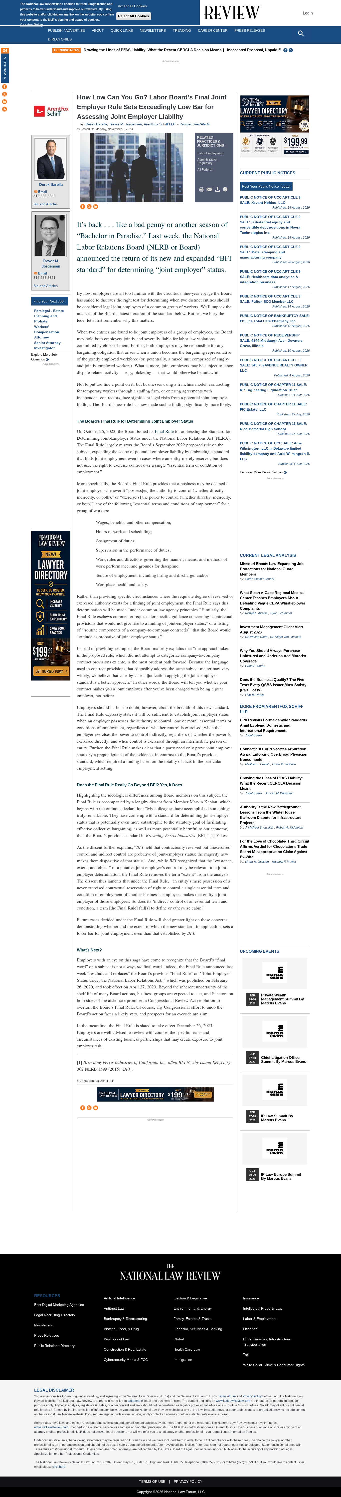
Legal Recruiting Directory (54, 1315)
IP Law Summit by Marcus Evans (277, 1118)
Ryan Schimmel (281, 613)
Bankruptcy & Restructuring (125, 1319)
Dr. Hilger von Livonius (285, 637)
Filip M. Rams (254, 695)
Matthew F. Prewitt (257, 764)
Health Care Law (186, 1349)
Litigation (250, 1329)
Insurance (251, 1298)
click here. (59, 1467)
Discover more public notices (261, 472)
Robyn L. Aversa (256, 613)
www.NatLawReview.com (233, 1401)
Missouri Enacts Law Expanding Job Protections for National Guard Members (272, 569)
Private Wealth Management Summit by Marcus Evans (282, 999)
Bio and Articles (45, 204)
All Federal (204, 169)
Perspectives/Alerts (194, 124)
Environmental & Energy (192, 1308)
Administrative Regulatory (207, 161)
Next (291, 50)
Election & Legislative (190, 1298)
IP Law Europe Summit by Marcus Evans (281, 1177)
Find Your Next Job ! (49, 301)
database (134, 1401)
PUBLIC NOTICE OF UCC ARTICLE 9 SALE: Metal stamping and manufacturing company (270, 252)
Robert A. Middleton (289, 827)
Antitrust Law (114, 1308)
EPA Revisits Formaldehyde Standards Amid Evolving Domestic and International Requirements (273, 725)
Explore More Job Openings (44, 357)
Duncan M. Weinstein (279, 793)
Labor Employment (210, 153)
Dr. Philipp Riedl (256, 637)
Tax (246, 1355)
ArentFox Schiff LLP (159, 124)
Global (178, 1339)
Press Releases (46, 1335)
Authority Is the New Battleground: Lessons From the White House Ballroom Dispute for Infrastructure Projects (270, 815)
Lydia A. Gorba (255, 666)
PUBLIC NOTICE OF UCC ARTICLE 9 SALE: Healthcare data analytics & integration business (270, 277)
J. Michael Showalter (259, 827)
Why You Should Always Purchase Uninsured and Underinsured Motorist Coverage (273, 655)
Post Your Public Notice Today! (266, 186)
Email (42, 192)
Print (202, 190)
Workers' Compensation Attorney (46, 332)
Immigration (182, 1360)
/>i (225, 190)
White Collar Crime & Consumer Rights (274, 1365)
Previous (286, 50)
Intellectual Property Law (262, 1308)
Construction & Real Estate (125, 1349)
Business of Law (117, 1339)
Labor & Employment (259, 1319)
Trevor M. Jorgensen (51, 263)
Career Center (212, 30)
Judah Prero (253, 735)
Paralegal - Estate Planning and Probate (49, 316)
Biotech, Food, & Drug (121, 1329)
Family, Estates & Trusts (192, 1319)
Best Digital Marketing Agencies (59, 1305)
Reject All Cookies (133, 16)
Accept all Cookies (132, 6)
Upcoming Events (259, 951)
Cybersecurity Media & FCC (126, 1360)
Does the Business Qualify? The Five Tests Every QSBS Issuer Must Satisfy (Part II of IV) (273, 684)
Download (218, 190)
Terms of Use (227, 1396)
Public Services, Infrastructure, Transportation (267, 1341)
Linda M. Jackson (284, 764)
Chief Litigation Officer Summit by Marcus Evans (283, 1060)
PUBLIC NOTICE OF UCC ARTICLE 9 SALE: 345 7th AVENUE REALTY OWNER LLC (274, 365)
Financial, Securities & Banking (197, 1329)
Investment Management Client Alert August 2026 (271, 629)
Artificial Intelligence (119, 1298)
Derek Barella (51, 184)
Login (308, 13)
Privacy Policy (252, 1396)
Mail (210, 190)
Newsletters (153, 30)
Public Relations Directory (54, 1346)
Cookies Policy (31, 25)
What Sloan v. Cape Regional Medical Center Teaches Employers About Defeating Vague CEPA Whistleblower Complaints (272, 600)
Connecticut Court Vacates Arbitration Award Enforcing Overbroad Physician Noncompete (273, 754)
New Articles (5, 68)
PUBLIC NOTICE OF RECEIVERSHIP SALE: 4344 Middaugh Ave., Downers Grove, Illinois (271, 340)
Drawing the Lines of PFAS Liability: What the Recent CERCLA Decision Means (152, 50)
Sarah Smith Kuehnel (259, 579)
